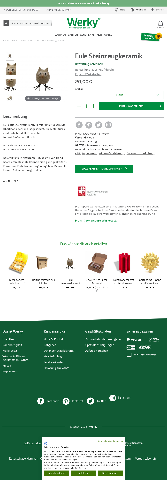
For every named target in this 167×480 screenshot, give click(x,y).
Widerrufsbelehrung (112, 153)
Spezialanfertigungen (99, 345)
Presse (6, 365)
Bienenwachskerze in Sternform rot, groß (123, 283)
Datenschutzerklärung (141, 153)
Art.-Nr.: (7, 181)
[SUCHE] (6, 23)
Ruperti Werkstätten (88, 74)
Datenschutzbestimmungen (110, 441)
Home (6, 40)
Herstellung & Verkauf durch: (94, 69)
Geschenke (87, 34)
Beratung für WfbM (56, 368)
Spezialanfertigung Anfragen (102, 168)
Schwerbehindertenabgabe (103, 339)
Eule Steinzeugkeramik (70, 281)
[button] (79, 125)
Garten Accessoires (30, 40)
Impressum (89, 153)
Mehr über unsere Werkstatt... (96, 220)
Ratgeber (50, 345)
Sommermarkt (151, 46)
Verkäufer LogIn (54, 356)
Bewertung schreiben (89, 64)
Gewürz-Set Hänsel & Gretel (97, 281)
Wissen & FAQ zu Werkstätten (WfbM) (15, 358)
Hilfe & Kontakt (54, 339)
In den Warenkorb (131, 106)
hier (83, 468)
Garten (73, 34)
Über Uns (8, 339)
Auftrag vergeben (96, 350)
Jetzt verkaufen (54, 362)
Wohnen (60, 34)
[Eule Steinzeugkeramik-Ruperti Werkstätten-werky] (10, 56)
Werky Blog (9, 350)
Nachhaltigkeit (12, 345)
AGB (78, 153)
